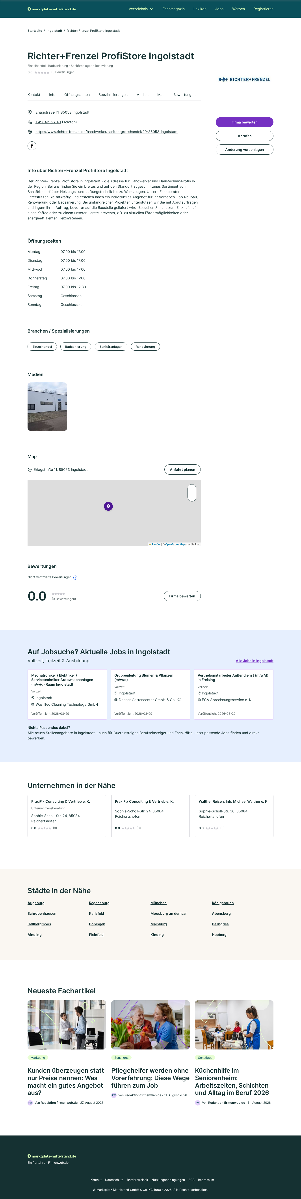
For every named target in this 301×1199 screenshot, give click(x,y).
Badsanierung (75, 346)
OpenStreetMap (175, 544)
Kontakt (96, 1180)
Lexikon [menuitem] (199, 9)
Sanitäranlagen (111, 346)
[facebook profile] (32, 145)
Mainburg (158, 924)
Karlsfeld (96, 913)
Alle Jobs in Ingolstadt (254, 660)
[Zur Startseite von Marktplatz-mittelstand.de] (52, 8)
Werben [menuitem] (238, 9)
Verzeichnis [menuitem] (138, 9)
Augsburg (36, 903)
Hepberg (219, 934)
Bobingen (97, 924)
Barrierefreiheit (137, 1180)
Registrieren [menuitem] (263, 9)
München (158, 903)
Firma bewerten (182, 596)
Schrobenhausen (42, 913)
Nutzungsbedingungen (168, 1180)
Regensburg (99, 903)
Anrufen (245, 136)
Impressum (206, 1180)
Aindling (35, 934)
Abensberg (221, 913)
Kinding (157, 934)
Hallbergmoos (39, 924)
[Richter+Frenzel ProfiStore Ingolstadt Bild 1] (47, 406)
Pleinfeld (96, 934)
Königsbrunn (223, 903)
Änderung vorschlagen (244, 149)
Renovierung (145, 346)
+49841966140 (48, 122)
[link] (67, 694)
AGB (191, 1180)
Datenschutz (114, 1180)
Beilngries (220, 924)
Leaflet (156, 544)
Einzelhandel (42, 346)
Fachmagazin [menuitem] (174, 9)
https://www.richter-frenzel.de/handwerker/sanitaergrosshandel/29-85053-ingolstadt (106, 131)
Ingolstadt (54, 30)
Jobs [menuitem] (219, 9)
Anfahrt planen (182, 469)
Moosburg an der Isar (168, 913)
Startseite (35, 30)
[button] (108, 507)
